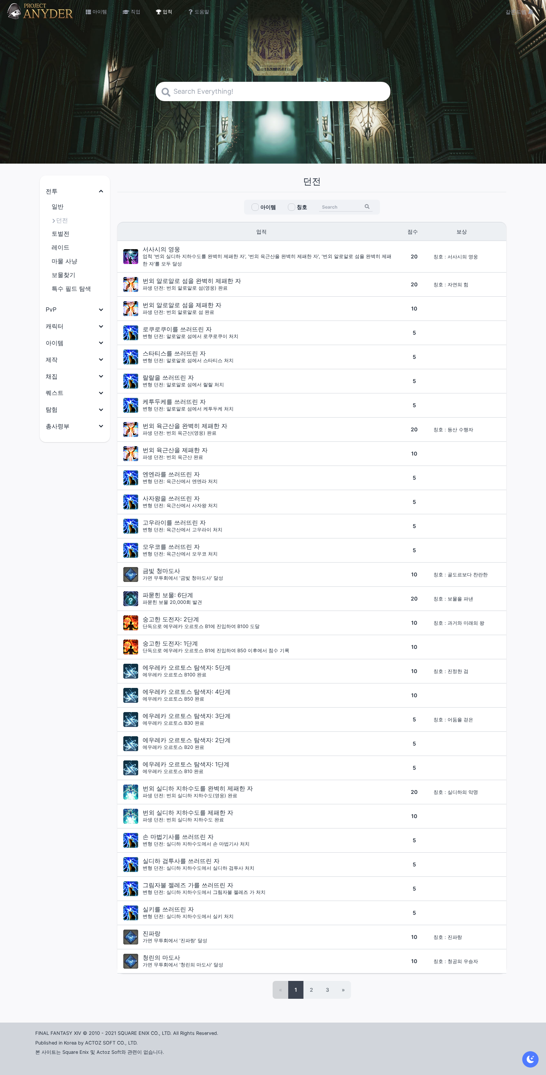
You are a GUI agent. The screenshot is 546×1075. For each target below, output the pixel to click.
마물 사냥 (64, 261)
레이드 (60, 247)
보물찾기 (63, 275)
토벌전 (60, 233)
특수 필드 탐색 (71, 288)
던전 (62, 220)
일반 (58, 206)
